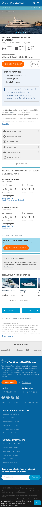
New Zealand (19, 200)
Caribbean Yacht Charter (11, 433)
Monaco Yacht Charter (11, 418)
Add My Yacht (17, 402)
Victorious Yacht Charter (11, 451)
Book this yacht (14, 64)
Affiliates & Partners (32, 402)
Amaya (23, 290)
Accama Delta (8, 290)
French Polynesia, (8, 200)
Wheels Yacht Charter (10, 448)
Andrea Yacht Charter (10, 455)
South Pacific (7, 198)
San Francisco (27, 388)
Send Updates (9, 267)
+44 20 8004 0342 (9, 392)
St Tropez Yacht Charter (11, 414)
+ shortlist (22, 164)
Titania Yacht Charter (10, 459)
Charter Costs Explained (13, 235)
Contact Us (5, 402)
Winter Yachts (14, 112)
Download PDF (14, 158)
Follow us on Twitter (8, 397)
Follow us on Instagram (13, 397)
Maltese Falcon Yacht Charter (13, 444)
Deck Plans (12, 142)
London (4, 388)
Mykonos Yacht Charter (11, 429)
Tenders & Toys (14, 152)
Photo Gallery (14, 131)
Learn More (13, 505)
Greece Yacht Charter (10, 425)
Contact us (26, 382)
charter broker (31, 243)
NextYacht (33, 64)
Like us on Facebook (3, 397)
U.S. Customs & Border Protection (19, 319)
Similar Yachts (7, 8)
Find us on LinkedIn (17, 397)
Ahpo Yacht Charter (10, 463)
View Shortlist (35, 8)
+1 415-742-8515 (29, 392)
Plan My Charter (9, 382)
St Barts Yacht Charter (11, 422)
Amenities (11, 147)
